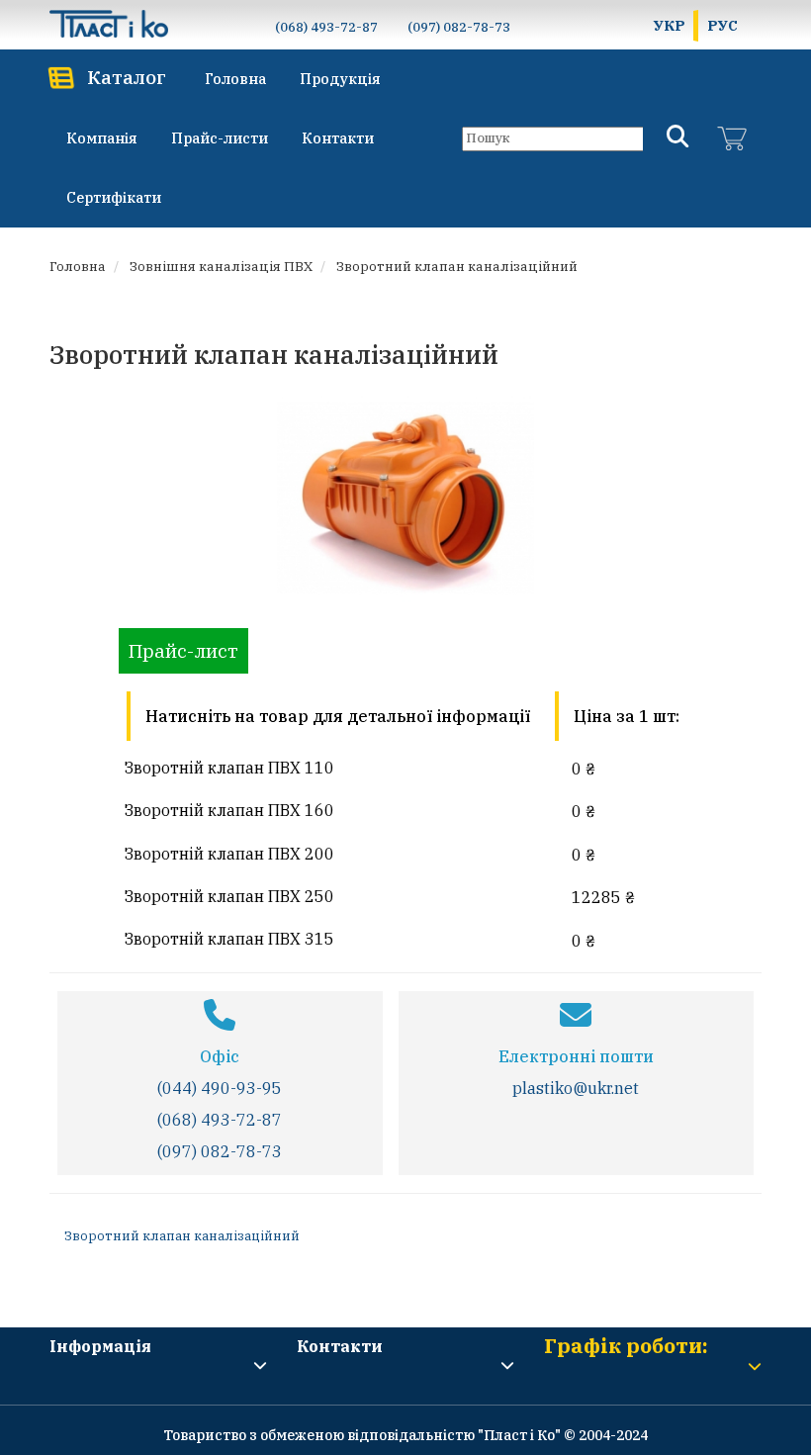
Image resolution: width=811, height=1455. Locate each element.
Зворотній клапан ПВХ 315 (229, 939)
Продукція (340, 78)
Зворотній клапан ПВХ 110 (229, 767)
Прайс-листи (219, 138)
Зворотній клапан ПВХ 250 (229, 896)
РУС (722, 25)
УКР (669, 25)
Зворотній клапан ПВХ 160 (229, 810)
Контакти (338, 138)
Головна (235, 78)
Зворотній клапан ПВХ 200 (229, 854)
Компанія (101, 138)
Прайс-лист (183, 650)
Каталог (126, 76)
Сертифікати (113, 197)
